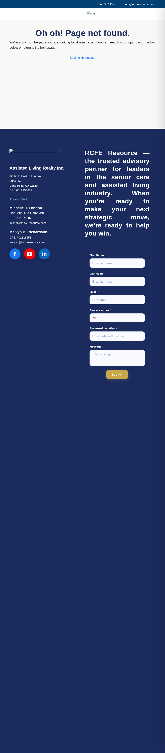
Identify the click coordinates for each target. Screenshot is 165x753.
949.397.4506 (18, 198)
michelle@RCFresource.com (27, 222)
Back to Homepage (82, 57)
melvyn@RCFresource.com (27, 242)
